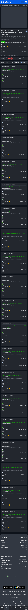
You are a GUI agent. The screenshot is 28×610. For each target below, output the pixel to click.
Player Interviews (22, 559)
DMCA (24, 594)
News (10, 5)
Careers (23, 592)
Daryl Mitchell (23, 550)
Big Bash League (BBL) (6, 568)
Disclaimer (14, 597)
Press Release (23, 556)
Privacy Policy (15, 602)
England (3, 545)
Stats (2, 62)
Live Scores (5, 5)
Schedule (6, 609)
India (2, 540)
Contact (10, 592)
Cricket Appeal (23, 561)
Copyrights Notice (22, 602)
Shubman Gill (23, 540)
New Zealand (4, 547)
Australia (3, 542)
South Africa (4, 550)
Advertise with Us (7, 594)
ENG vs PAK (16, 5)
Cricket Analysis (23, 564)
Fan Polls (25, 566)
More (26, 609)
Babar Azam (24, 545)
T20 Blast (3, 571)
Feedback (17, 592)
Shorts (11, 609)
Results (16, 62)
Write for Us (17, 594)
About (4, 592)
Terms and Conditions (6, 602)
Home (2, 609)
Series (15, 609)
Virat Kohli (24, 547)
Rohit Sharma (23, 542)
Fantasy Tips (21, 609)
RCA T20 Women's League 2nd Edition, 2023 (11, 36)
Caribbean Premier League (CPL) (5, 561)
